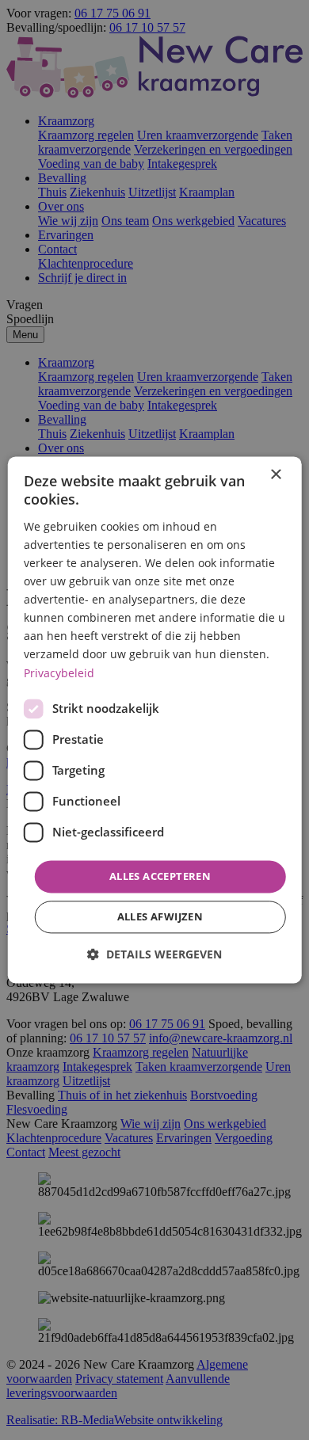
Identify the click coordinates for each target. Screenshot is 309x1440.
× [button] (275, 475)
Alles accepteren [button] (160, 876)
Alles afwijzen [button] (160, 917)
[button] (154, 955)
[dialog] (155, 719)
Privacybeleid (59, 672)
